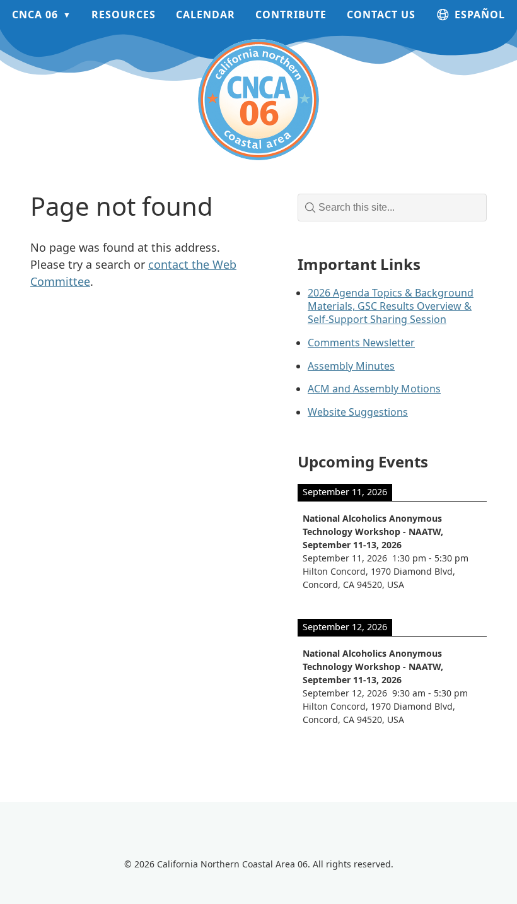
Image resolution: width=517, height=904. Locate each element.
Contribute (291, 14)
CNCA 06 (35, 14)
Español (480, 14)
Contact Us (381, 14)
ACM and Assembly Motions (374, 389)
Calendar (205, 14)
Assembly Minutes (351, 366)
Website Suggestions (358, 412)
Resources (123, 14)
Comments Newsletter (361, 342)
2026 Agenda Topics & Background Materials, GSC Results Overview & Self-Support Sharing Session (390, 306)
